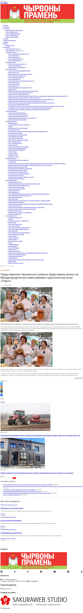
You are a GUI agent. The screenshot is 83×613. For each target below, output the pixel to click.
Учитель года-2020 (13, 155)
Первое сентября (12, 249)
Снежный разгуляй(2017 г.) (15, 65)
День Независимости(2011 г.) (15, 59)
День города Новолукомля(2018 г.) (17, 76)
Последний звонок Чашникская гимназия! (19, 173)
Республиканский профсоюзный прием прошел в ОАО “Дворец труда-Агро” (22, 491)
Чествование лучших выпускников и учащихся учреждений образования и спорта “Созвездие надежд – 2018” (36, 106)
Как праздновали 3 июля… (15, 141)
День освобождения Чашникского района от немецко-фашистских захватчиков (28, 194)
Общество (7, 270)
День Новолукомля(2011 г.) (15, 60)
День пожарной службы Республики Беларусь (20, 195)
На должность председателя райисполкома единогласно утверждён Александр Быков (30, 204)
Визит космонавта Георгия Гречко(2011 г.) (19, 54)
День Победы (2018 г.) (14, 82)
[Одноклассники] (2, 3)
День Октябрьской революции (16, 234)
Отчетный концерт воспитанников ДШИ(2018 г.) (20, 92)
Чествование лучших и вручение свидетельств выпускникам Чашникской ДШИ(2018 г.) (30, 108)
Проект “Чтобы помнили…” (12, 37)
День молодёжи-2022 (14, 190)
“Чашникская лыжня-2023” (15, 217)
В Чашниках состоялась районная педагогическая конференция (19, 489)
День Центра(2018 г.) (13, 86)
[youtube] (54, 572)
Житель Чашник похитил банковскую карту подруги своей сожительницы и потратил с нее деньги (37, 473)
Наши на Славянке (13, 145)
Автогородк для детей (14, 130)
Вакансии (5, 25)
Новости (3, 270)
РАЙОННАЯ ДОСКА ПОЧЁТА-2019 (16, 150)
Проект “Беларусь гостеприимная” (14, 30)
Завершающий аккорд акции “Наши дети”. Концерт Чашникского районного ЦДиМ (29, 200)
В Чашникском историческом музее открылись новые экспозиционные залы (28, 131)
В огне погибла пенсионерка (11, 520)
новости (3, 402)
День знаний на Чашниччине (15, 136)
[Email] (41, 393)
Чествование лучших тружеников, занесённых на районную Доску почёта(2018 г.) (29, 109)
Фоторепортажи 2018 (11, 69)
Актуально (5, 38)
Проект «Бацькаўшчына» (12, 35)
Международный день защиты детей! (17, 167)
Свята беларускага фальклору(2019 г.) (18, 116)
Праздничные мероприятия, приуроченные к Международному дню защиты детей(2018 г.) (31, 99)
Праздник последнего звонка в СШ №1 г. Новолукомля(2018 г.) (24, 97)
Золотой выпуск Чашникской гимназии (18, 140)
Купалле (10, 242)
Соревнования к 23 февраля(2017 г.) (17, 67)
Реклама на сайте (10, 45)
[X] (41, 391)
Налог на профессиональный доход (12, 494)
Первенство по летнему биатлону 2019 (18, 114)
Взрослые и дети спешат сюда (12, 508)
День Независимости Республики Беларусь (19, 232)
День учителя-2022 (13, 199)
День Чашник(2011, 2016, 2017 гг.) (14, 50)
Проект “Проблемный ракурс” (13, 33)
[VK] (4, 3)
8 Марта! (10, 126)
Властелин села (12, 222)
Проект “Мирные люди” (12, 32)
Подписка (5, 42)
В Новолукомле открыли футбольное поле (19, 185)
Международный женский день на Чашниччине (20, 168)
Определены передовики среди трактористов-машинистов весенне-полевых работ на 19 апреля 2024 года (40, 435)
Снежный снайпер (12, 153)
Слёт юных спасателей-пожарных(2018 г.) (19, 104)
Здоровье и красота (6, 538)
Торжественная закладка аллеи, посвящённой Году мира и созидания (26, 259)
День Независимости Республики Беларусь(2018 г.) (21, 81)
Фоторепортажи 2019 (11, 111)
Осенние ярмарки (12, 246)
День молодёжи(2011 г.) (14, 57)
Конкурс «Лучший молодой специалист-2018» (20, 87)
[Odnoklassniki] (41, 387)
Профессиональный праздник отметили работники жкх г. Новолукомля (26, 207)
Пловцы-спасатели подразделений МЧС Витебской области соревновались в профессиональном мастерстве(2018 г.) (38, 96)
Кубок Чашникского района (15, 241)
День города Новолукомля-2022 (16, 189)
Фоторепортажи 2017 (11, 62)
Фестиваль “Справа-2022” (14, 214)
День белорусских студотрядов (16, 187)
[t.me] (68, 572)
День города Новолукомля (15, 224)
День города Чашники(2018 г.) (16, 77)
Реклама (5, 43)
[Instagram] (3, 3)
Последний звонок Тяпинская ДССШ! (17, 172)
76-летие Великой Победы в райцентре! (18, 160)
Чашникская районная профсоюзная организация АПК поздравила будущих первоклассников (27, 493)
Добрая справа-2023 (13, 237)
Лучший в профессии (13, 244)
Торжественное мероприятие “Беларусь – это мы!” (21, 177)
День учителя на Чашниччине (15, 138)
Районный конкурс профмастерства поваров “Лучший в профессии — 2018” (27, 101)
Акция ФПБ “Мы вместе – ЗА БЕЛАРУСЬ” (18, 221)
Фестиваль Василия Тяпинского (16, 178)
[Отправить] (41, 395)
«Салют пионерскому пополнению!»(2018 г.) (19, 70)
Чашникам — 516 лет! (13, 156)
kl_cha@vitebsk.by (33, 581)
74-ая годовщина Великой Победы (17, 113)
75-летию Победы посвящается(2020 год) (19, 124)
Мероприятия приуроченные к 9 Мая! (17, 170)
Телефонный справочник (9, 40)
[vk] (41, 572)
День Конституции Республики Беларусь (18, 229)
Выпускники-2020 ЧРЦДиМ (15, 133)
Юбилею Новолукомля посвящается (17, 119)
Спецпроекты (6, 28)
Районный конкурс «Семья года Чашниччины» (20, 212)
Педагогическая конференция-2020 (17, 148)
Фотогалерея (6, 47)
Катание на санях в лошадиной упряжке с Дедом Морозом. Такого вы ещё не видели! (30, 165)
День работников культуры (15, 197)
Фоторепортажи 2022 (11, 180)
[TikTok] (7, 3)
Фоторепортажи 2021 (11, 158)
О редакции (6, 27)
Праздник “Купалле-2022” (14, 205)
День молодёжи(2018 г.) (14, 79)
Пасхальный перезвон (13, 248)
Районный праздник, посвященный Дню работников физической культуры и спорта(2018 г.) (31, 103)
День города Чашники (14, 226)
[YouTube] (6, 3)
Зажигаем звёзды (13, 123)
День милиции (12, 162)
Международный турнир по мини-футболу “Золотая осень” (23, 91)
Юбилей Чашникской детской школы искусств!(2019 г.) (22, 118)
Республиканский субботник (15, 256)
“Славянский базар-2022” (14, 182)
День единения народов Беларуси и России (19, 227)
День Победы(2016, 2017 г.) (13, 49)
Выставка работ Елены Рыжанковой (17, 135)
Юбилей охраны (12, 261)
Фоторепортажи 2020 (11, 121)
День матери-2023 (13, 231)
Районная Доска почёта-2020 (15, 175)
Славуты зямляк (12, 151)
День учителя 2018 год (14, 84)
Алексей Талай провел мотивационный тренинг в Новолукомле (24, 183)
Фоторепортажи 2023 (11, 216)
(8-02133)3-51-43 (22, 581)
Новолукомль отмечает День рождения (18, 146)
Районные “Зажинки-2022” (15, 210)
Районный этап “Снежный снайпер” (17, 254)
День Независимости (13, 192)
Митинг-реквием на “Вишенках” (16, 202)
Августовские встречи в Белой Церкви (18, 128)
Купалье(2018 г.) (12, 89)
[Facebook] (1, 3)
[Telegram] (41, 383)
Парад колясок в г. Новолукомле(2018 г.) (18, 94)
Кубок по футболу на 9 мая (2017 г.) (17, 64)
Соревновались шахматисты (11, 533)
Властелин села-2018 (13, 72)
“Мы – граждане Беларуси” (15, 143)
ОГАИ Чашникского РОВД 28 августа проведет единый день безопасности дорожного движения (28, 484)
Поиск (2, 476)
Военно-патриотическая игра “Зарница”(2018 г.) (20, 74)
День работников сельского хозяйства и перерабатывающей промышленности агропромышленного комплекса (36, 163)
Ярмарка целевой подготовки (15, 263)
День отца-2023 (12, 236)
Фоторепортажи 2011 (11, 52)
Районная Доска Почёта (14, 251)
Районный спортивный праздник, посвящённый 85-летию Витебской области (27, 253)
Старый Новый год (13, 258)
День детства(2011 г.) (14, 55)
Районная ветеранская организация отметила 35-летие (22, 209)
